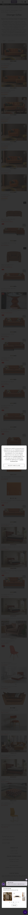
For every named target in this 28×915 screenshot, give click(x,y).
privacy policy (17, 456)
